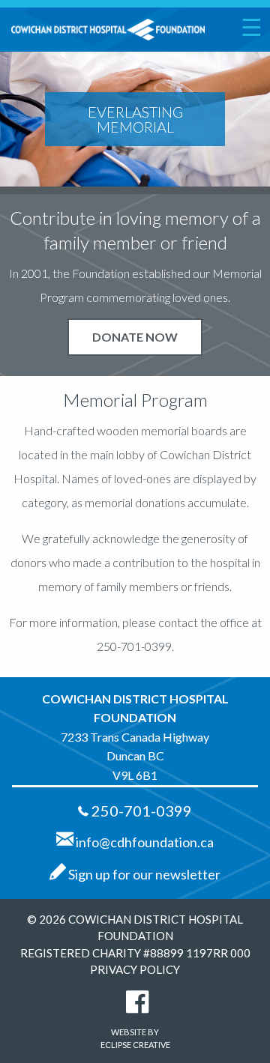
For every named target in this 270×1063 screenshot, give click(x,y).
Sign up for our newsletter (143, 874)
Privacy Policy (135, 969)
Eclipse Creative (135, 1045)
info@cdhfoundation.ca (144, 842)
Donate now (135, 337)
